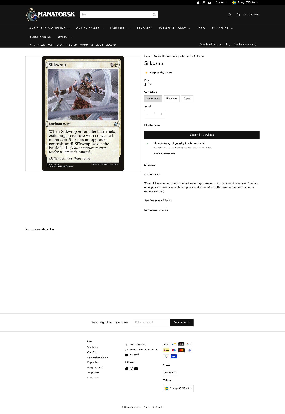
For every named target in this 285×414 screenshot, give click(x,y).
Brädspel (145, 28)
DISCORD (111, 45)
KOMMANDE (87, 45)
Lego (200, 28)
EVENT (60, 45)
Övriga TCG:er (88, 28)
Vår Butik (92, 347)
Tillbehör (221, 28)
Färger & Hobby (173, 28)
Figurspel (119, 28)
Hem (147, 56)
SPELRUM (71, 45)
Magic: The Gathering (48, 28)
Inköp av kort (94, 368)
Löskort (186, 56)
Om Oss (91, 352)
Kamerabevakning (97, 358)
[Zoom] (83, 113)
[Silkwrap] (43, 270)
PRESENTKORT (46, 45)
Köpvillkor (93, 362)
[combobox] (119, 14)
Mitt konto (93, 378)
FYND (32, 45)
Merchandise (40, 37)
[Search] (154, 14)
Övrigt (64, 37)
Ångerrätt (93, 373)
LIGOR (99, 45)
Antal (147, 106)
